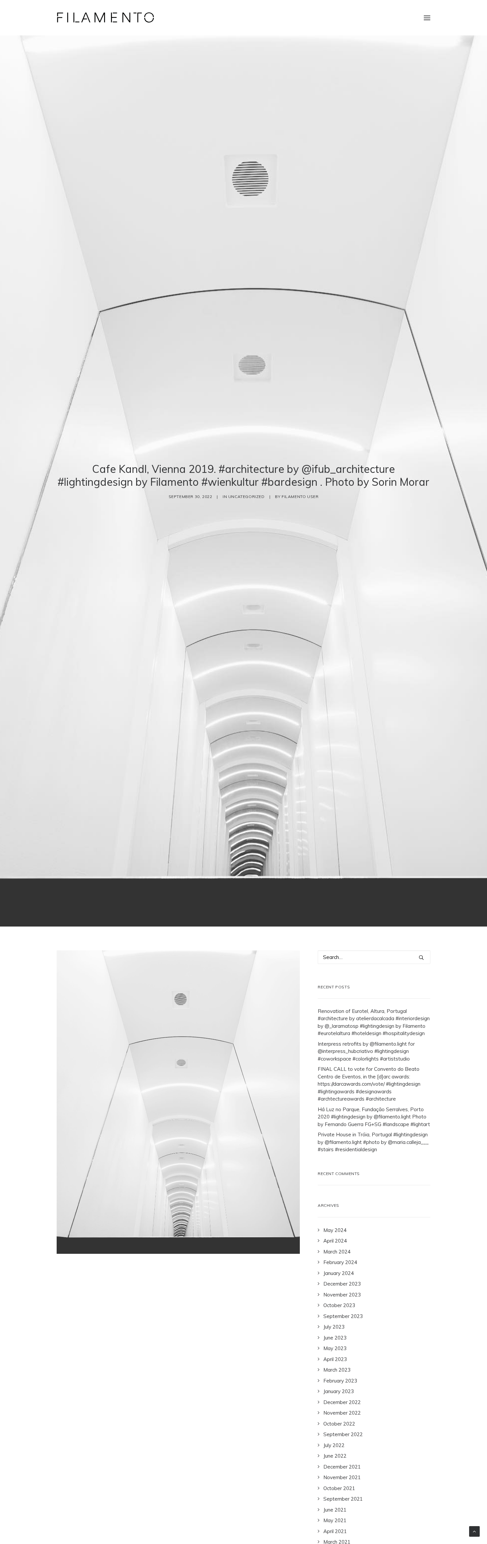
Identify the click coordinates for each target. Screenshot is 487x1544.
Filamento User (300, 496)
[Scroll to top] (474, 1531)
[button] (427, 17)
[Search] (374, 957)
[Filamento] (105, 17)
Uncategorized (246, 496)
